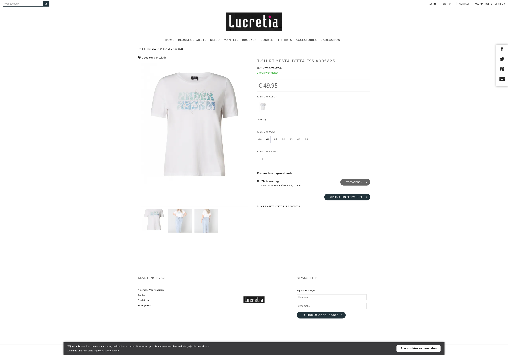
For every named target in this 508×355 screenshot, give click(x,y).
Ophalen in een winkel (346, 196)
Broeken (249, 39)
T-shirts (284, 39)
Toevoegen (354, 182)
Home (169, 39)
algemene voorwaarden (106, 351)
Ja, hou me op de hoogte (320, 315)
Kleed (215, 39)
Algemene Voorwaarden (151, 290)
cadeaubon (330, 39)
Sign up (447, 4)
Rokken (267, 39)
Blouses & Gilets (192, 39)
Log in (432, 4)
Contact (464, 4)
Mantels (231, 39)
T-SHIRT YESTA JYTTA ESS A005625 (162, 49)
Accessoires (306, 39)
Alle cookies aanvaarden (418, 348)
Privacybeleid (144, 306)
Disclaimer (143, 300)
